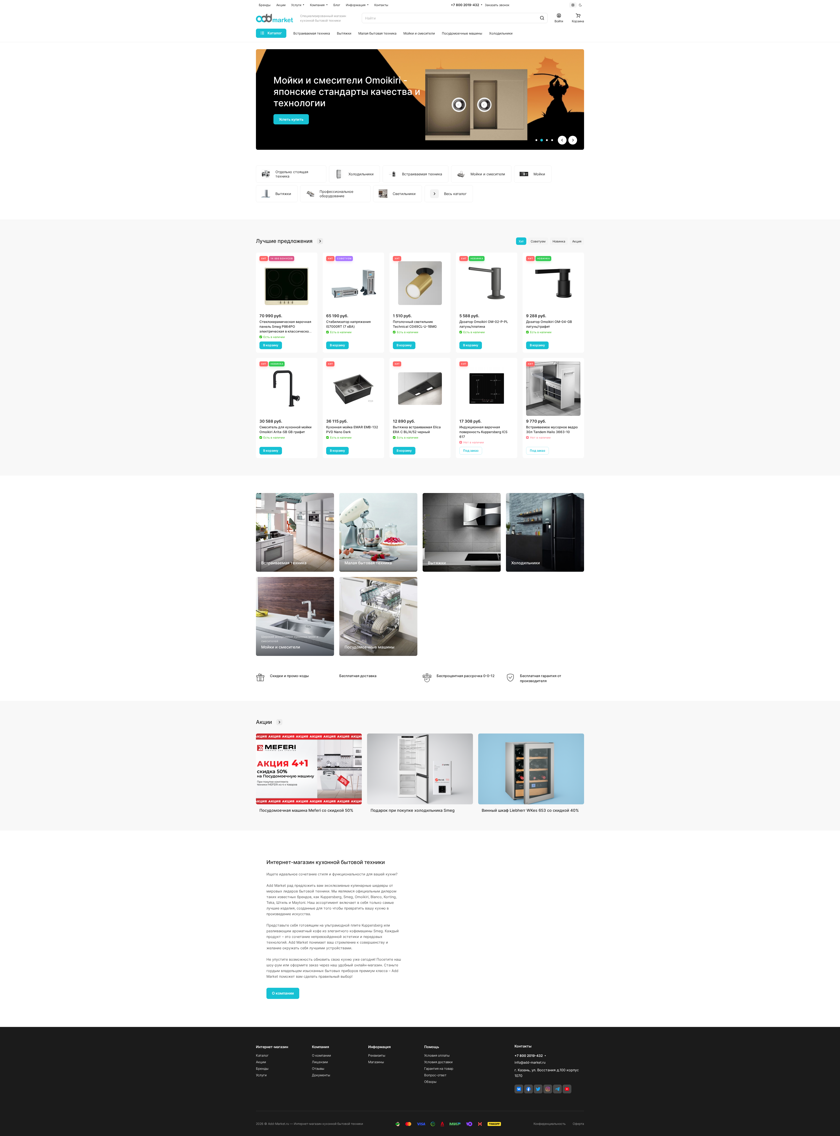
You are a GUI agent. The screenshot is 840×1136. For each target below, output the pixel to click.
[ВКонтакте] (518, 1089)
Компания (320, 1047)
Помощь (431, 1047)
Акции (261, 1062)
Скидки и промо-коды (289, 676)
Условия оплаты (437, 1055)
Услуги (261, 1075)
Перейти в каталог (295, 119)
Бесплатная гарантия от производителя (540, 678)
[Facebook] (528, 1089)
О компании (283, 993)
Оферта (578, 1124)
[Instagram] (547, 1089)
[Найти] (542, 18)
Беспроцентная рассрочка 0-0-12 (466, 676)
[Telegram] (557, 1089)
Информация (379, 1047)
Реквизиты (376, 1055)
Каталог (262, 1055)
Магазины (376, 1062)
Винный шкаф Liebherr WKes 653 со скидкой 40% (530, 810)
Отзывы (318, 1068)
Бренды (262, 1068)
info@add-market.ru (530, 1062)
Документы (321, 1075)
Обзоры (430, 1082)
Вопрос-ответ (435, 1075)
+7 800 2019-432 (465, 5)
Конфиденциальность (550, 1124)
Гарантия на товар (438, 1068)
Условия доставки (438, 1062)
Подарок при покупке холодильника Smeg (413, 810)
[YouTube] (567, 1089)
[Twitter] (538, 1089)
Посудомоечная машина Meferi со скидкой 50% (306, 810)
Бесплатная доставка (357, 676)
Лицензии (320, 1062)
